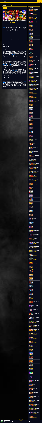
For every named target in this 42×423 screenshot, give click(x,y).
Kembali (5, 7)
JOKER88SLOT (4, 5)
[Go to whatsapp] (2, 421)
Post (8, 5)
